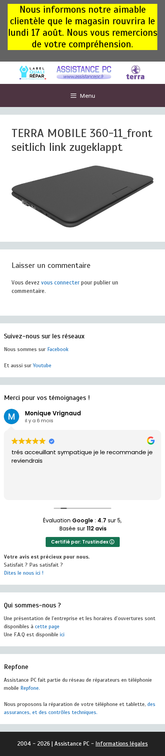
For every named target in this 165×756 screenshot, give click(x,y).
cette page (47, 626)
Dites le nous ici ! (23, 573)
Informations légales (122, 743)
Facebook (57, 349)
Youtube (42, 365)
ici (62, 634)
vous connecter (60, 282)
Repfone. (30, 688)
